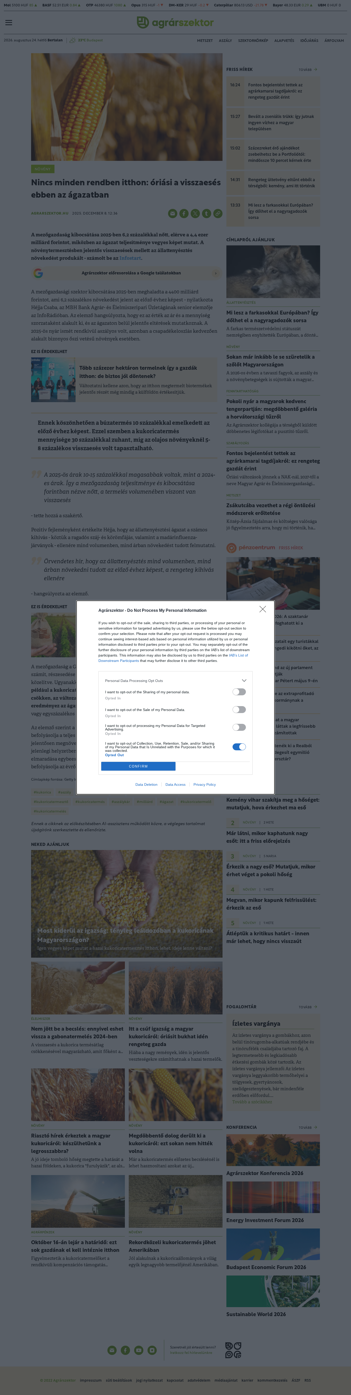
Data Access (175, 784)
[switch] (239, 691)
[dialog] (175, 697)
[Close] (264, 611)
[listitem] (175, 680)
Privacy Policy (204, 784)
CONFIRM (138, 766)
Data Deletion (146, 784)
